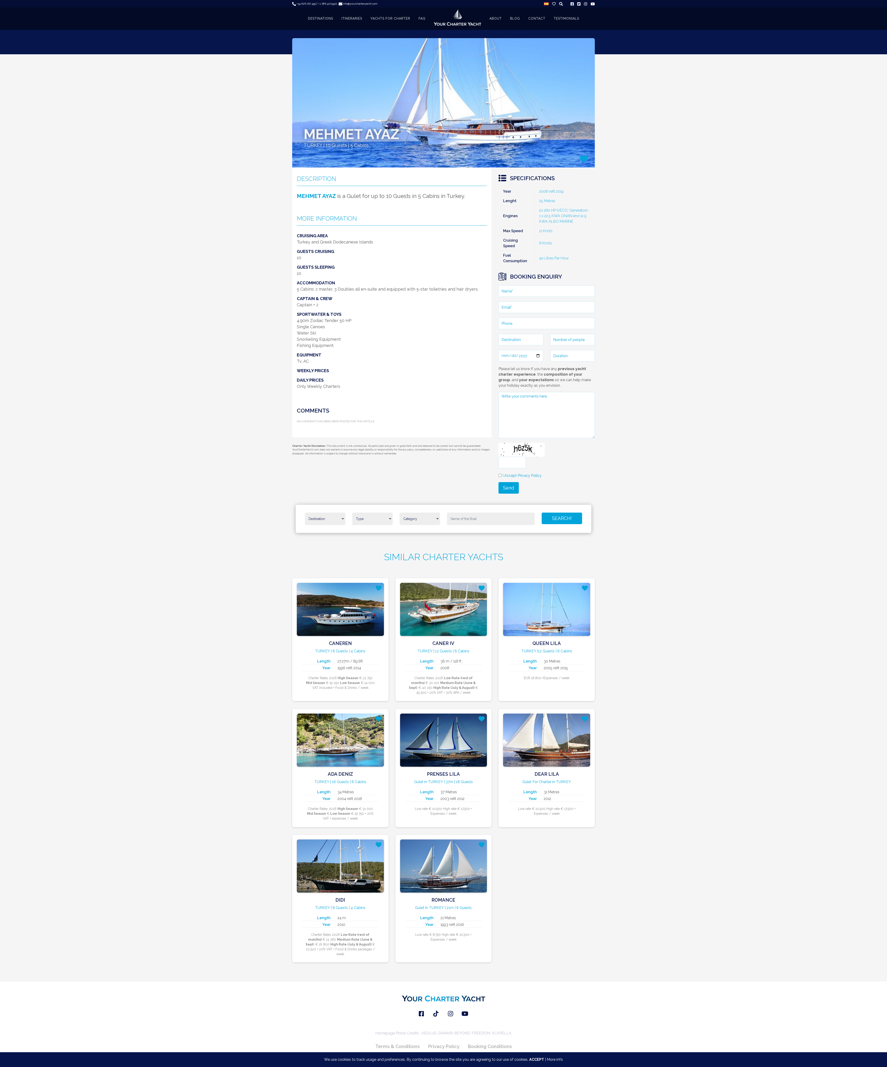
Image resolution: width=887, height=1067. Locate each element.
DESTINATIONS (320, 18)
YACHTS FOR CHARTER (390, 18)
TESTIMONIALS (566, 18)
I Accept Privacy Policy (521, 475)
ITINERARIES (351, 18)
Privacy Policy (443, 1046)
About (495, 18)
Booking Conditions (490, 1046)
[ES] (546, 3)
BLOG (515, 18)
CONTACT (536, 18)
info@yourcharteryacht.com (359, 3)
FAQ (422, 18)
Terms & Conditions (397, 1046)
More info (555, 1059)
